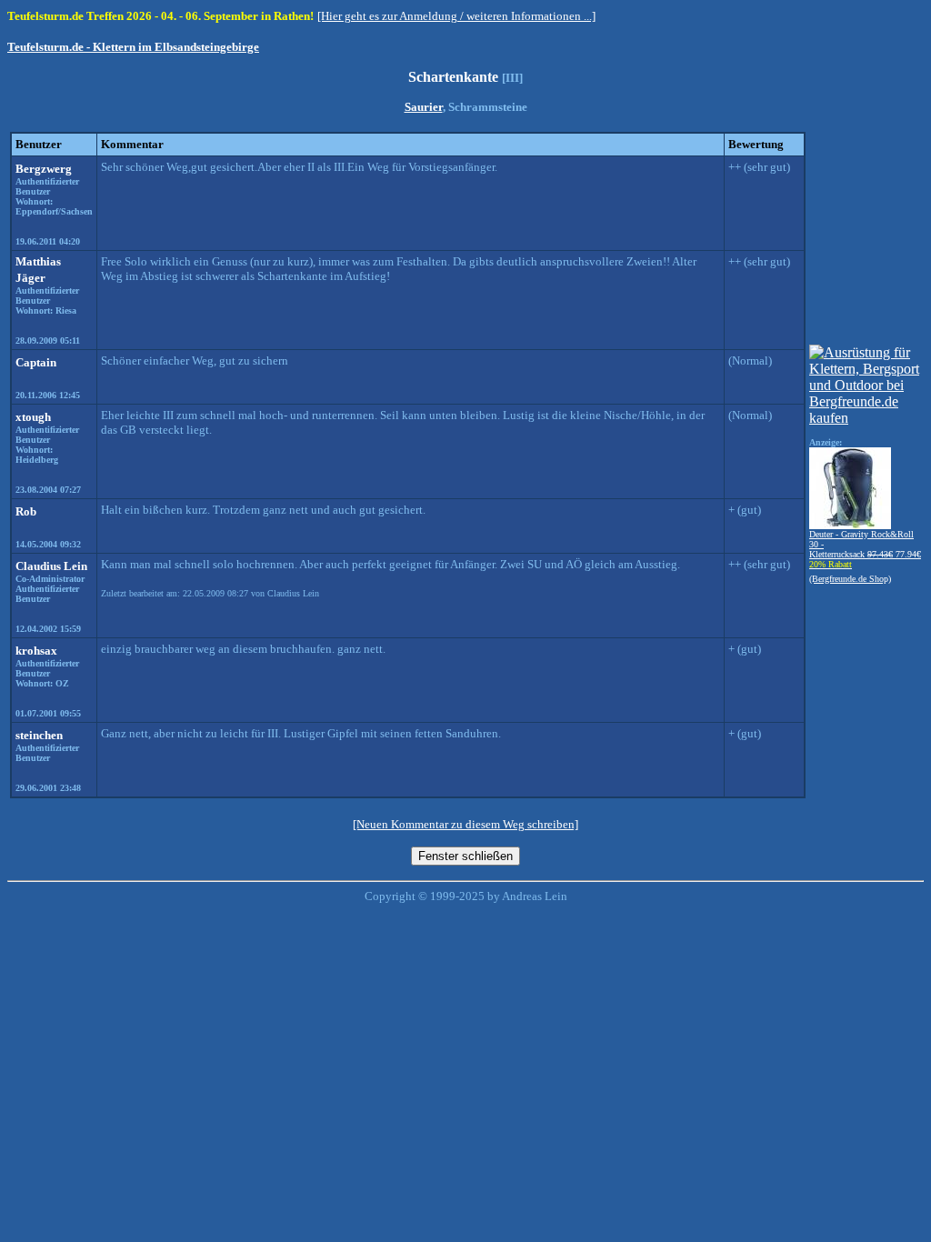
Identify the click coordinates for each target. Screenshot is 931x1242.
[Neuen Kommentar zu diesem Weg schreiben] (465, 824)
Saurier (424, 107)
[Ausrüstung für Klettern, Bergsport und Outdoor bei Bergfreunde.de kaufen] (865, 418)
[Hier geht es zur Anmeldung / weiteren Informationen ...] (456, 16)
